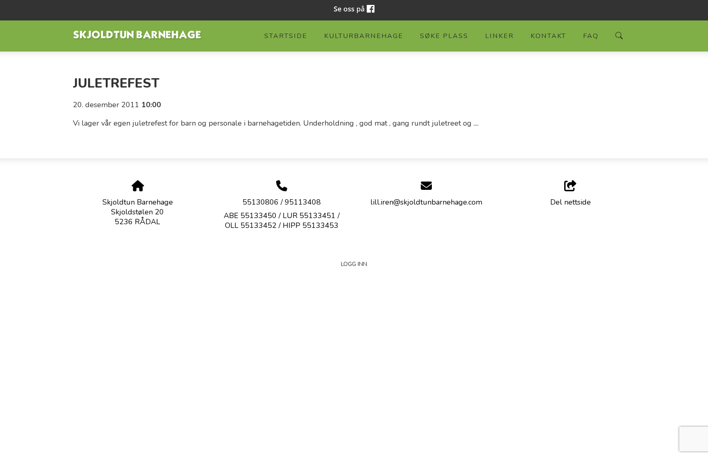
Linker (499, 36)
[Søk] (619, 35)
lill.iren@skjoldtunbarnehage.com (426, 202)
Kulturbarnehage (363, 36)
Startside (285, 36)
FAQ (591, 36)
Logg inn (354, 264)
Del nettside (570, 202)
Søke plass (444, 36)
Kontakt (548, 36)
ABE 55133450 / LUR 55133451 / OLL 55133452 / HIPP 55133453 (282, 220)
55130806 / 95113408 (282, 202)
